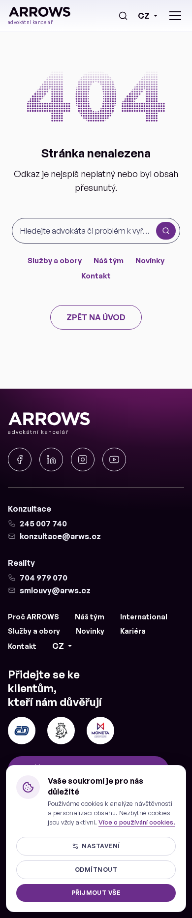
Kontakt (96, 275)
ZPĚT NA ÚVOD (96, 317)
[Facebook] (20, 459)
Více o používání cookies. (136, 822)
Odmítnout (96, 869)
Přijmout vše (96, 892)
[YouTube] (114, 459)
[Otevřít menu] (175, 16)
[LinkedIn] (51, 459)
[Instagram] (83, 459)
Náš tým (109, 260)
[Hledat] (123, 16)
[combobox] (86, 230)
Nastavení (101, 846)
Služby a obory (55, 260)
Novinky (149, 260)
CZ (144, 16)
